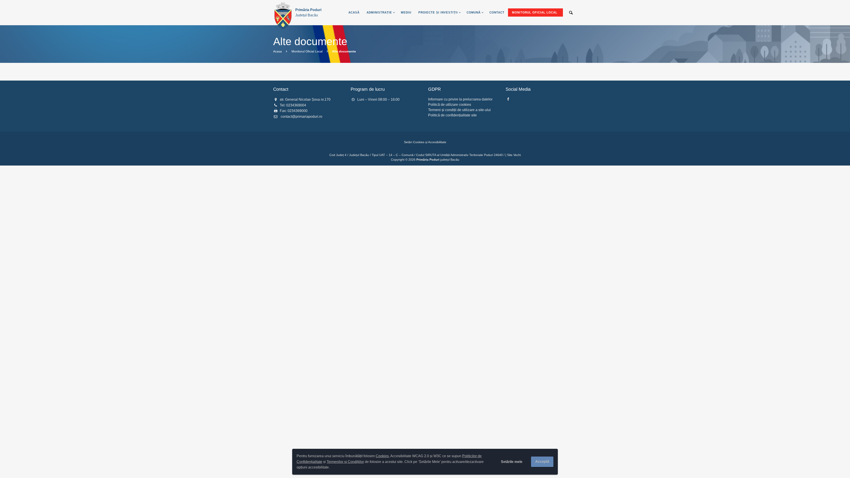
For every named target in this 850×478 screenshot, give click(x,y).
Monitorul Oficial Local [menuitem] (534, 12)
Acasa (277, 51)
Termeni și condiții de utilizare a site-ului (459, 110)
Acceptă (542, 461)
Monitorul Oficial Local (307, 51)
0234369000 (297, 111)
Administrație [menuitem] (379, 12)
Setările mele (511, 462)
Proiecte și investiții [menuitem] (438, 12)
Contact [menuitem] (496, 12)
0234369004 (296, 105)
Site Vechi (514, 155)
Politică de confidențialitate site (452, 115)
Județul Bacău (308, 12)
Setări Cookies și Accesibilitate (425, 142)
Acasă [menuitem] (353, 12)
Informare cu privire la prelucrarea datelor (460, 99)
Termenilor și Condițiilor (345, 462)
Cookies (382, 456)
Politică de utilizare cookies (449, 104)
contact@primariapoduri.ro (301, 116)
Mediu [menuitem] (406, 12)
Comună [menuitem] (474, 12)
